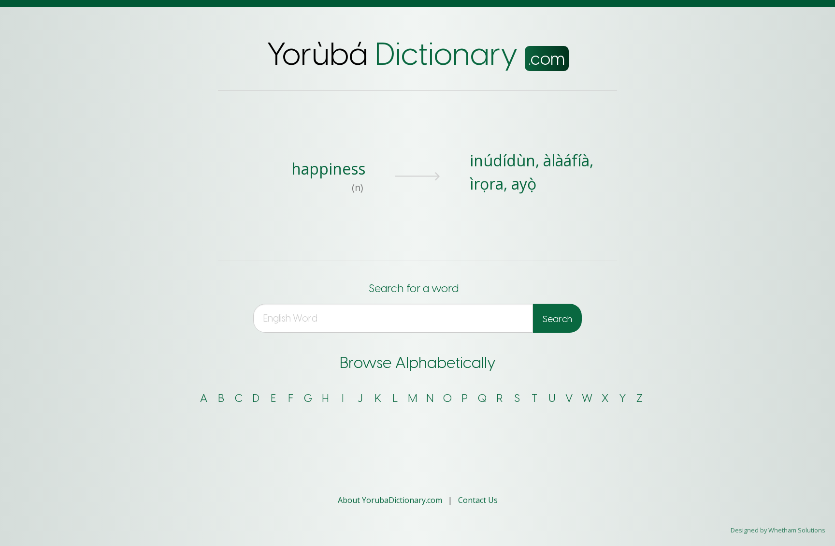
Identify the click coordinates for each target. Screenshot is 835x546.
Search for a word (414, 288)
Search (557, 319)
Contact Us (478, 500)
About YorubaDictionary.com (391, 500)
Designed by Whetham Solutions (778, 530)
